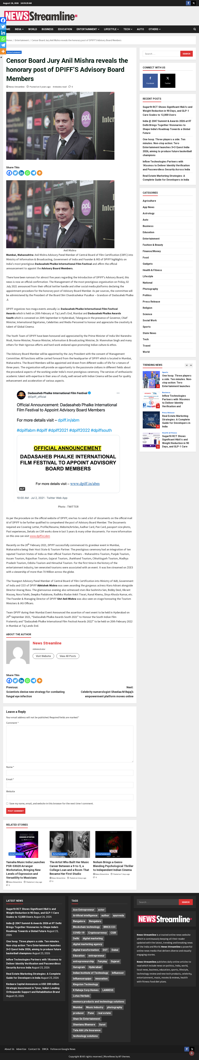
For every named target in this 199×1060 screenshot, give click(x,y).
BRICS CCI (109, 927)
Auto (140, 29)
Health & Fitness (152, 270)
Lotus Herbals (81, 995)
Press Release (151, 301)
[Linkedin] (21, 173)
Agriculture (149, 200)
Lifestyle (110, 29)
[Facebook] (9, 173)
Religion (147, 307)
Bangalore (79, 921)
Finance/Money (152, 251)
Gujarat (115, 961)
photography (114, 1007)
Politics (147, 295)
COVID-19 (78, 932)
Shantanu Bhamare (84, 1024)
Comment (12, 722)
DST (105, 949)
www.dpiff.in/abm (40, 536)
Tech (126, 29)
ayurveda (118, 915)
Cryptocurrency (97, 932)
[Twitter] (15, 173)
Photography (150, 288)
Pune (91, 1013)
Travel (146, 345)
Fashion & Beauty (153, 244)
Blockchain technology (86, 927)
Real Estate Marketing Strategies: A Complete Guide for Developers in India (151, 399)
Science (147, 314)
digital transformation (86, 949)
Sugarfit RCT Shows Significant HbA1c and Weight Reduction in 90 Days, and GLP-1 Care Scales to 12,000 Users (167, 110)
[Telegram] (33, 173)
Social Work (150, 320)
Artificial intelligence (85, 915)
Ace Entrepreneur (83, 909)
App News (148, 207)
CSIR (113, 932)
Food (146, 257)
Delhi (76, 938)
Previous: (35, 692)
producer (78, 1013)
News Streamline (17, 86)
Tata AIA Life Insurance (87, 1030)
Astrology (148, 213)
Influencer (118, 972)
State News (149, 333)
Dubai (115, 949)
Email (10, 779)
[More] (39, 173)
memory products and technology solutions (98, 1001)
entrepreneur (96, 955)
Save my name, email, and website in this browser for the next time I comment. (51, 803)
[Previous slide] (187, 365)
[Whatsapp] (27, 173)
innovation (101, 978)
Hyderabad (95, 967)
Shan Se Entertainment (86, 1018)
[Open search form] (195, 29)
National (147, 282)
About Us (9, 1049)
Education (65, 29)
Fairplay (102, 961)
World (32, 29)
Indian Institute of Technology (90, 972)
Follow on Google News (62, 1049)
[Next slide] (191, 365)
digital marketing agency (87, 944)
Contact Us (34, 1049)
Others (153, 29)
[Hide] (1, 57)
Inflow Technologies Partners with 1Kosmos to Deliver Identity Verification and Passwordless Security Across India (166, 165)
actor (101, 909)
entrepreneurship (83, 961)
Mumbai (77, 1007)
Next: (107, 692)
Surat (102, 1024)
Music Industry (94, 1007)
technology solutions (85, 1036)
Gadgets (148, 263)
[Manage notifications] (191, 1053)
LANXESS (107, 990)
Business (47, 29)
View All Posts (68, 656)
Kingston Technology (85, 984)
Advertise (21, 1049)
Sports (147, 326)
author (105, 915)
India (18, 29)
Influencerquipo (82, 978)
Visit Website (43, 656)
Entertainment (87, 29)
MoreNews (109, 1056)
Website (10, 791)
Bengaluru (95, 921)
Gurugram (79, 967)
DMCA (45, 1049)
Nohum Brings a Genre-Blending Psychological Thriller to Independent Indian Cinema (113, 866)
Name (10, 767)
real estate (104, 1013)
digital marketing (93, 938)
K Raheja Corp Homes (86, 990)
